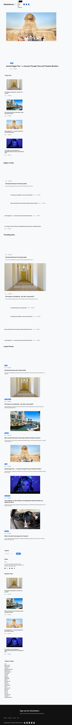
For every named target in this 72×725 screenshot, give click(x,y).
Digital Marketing (7, 669)
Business (6, 665)
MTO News (6, 681)
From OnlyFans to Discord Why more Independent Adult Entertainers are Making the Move (14, 151)
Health (5, 677)
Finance (5, 673)
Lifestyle (6, 399)
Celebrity (6, 666)
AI (4, 663)
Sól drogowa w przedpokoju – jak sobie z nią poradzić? (22, 194)
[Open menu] (15, 4)
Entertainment (7, 671)
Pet (5, 686)
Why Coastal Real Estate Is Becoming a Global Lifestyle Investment (24, 203)
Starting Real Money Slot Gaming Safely (16, 183)
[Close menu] (18, 1)
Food (5, 674)
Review (5, 689)
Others (6, 365)
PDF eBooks (6, 685)
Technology (6, 531)
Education (6, 670)
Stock (5, 693)
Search (18, 553)
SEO (5, 690)
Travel (12, 63)
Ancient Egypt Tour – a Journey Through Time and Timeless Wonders (32, 66)
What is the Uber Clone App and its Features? (16, 536)
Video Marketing (7, 697)
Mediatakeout (9, 4)
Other (5, 682)
